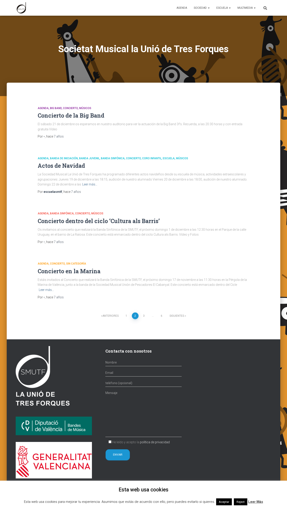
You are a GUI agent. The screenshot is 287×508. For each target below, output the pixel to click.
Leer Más (255, 502)
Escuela (222, 7)
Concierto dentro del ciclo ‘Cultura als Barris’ (99, 221)
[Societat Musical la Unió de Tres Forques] (21, 7)
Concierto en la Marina (69, 271)
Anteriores (110, 315)
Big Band (56, 108)
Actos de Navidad (61, 165)
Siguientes (177, 315)
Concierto (70, 108)
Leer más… (89, 184)
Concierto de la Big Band (71, 115)
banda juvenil (89, 158)
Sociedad (200, 7)
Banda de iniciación (64, 158)
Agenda (181, 7)
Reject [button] (241, 502)
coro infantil (151, 158)
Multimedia (245, 7)
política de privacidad (155, 442)
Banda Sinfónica (113, 158)
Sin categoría (76, 263)
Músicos (85, 108)
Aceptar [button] (224, 502)
